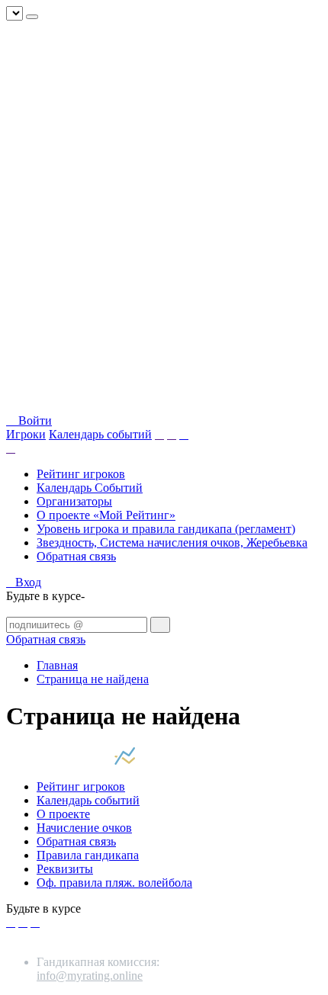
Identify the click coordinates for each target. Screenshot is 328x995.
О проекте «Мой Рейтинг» (106, 515)
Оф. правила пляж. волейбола (114, 882)
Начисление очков (84, 827)
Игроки (26, 434)
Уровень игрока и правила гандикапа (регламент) (166, 528)
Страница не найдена (93, 678)
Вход (28, 582)
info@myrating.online (90, 975)
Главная (57, 665)
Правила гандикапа (88, 855)
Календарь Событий (90, 487)
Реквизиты (65, 868)
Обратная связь (76, 556)
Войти (33, 420)
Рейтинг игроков (81, 473)
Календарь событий (100, 434)
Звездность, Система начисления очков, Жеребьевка (172, 542)
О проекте (63, 813)
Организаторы (74, 501)
